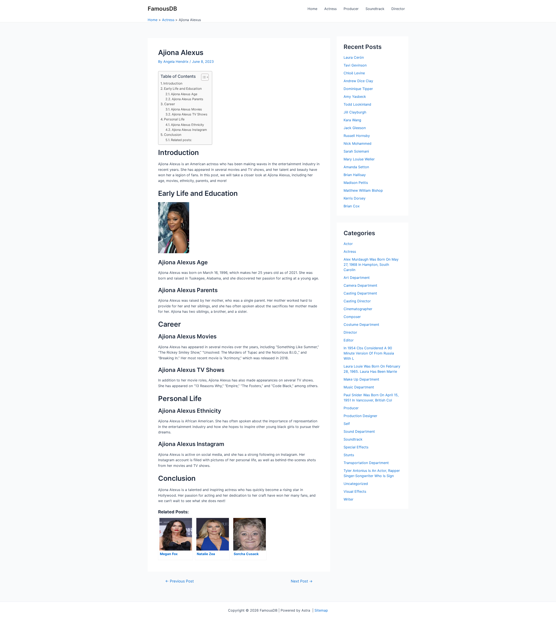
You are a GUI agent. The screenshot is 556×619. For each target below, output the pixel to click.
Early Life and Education (183, 89)
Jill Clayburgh (355, 112)
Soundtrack (375, 9)
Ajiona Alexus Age (184, 94)
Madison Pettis (356, 182)
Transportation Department (366, 463)
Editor (349, 340)
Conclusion (172, 135)
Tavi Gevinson (355, 65)
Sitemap (321, 610)
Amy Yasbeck (355, 96)
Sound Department (359, 431)
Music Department (359, 387)
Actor (348, 243)
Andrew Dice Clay (358, 81)
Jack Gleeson (355, 128)
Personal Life (174, 119)
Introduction (172, 83)
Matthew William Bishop (363, 190)
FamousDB (162, 8)
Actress (330, 9)
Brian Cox (352, 206)
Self (347, 423)
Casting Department (360, 293)
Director (398, 9)
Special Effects (356, 447)
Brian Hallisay (355, 175)
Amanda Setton (356, 167)
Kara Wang (352, 120)
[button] (203, 77)
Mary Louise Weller (359, 159)
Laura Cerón (354, 57)
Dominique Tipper (358, 89)
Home (312, 9)
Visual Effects (355, 491)
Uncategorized (356, 483)
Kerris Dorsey (355, 198)
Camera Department (360, 285)
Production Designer (360, 416)
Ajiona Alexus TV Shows (189, 114)
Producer (351, 9)
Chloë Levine (354, 73)
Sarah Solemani (356, 151)
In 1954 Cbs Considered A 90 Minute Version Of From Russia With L (369, 353)
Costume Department (361, 324)
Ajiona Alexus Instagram (189, 129)
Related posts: (181, 140)
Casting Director (357, 301)
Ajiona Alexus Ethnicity (187, 124)
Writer (348, 499)
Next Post (302, 581)
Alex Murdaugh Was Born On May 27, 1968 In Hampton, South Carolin (371, 264)
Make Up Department (361, 379)
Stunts (349, 455)
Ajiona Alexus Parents (187, 99)
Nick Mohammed (357, 143)
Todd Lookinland (357, 104)
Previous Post (179, 581)
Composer (352, 316)
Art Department (357, 277)
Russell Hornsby (357, 135)
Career (169, 104)
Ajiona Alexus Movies (186, 109)
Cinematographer (358, 309)
